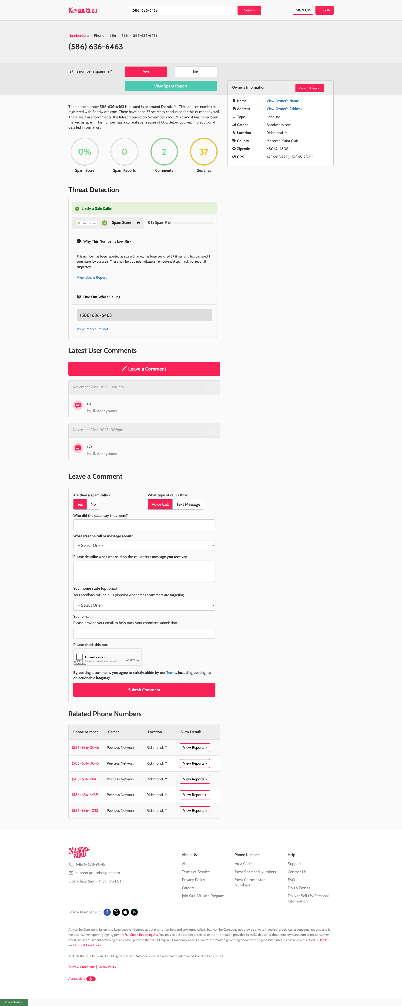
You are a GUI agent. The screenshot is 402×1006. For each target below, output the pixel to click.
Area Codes (244, 863)
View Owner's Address (284, 109)
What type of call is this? (168, 495)
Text (188, 504)
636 (124, 35)
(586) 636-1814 (84, 779)
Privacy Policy (193, 879)
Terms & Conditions (87, 945)
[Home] (82, 10)
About (187, 863)
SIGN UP (303, 10)
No (195, 71)
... (211, 388)
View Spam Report (170, 86)
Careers (188, 888)
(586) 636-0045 (85, 763)
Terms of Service (196, 871)
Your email (81, 616)
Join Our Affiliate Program (203, 895)
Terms (171, 672)
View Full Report (310, 88)
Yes (146, 71)
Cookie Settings (14, 1002)
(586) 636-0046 (85, 747)
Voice (160, 504)
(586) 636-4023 (85, 810)
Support (294, 863)
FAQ (291, 879)
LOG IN (324, 10)
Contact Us (297, 871)
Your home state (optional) (95, 588)
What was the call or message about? (103, 536)
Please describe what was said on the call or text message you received (130, 557)
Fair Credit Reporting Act (141, 934)
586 (113, 35)
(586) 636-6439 (85, 794)
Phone (99, 35)
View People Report (92, 329)
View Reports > (195, 747)
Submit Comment (144, 689)
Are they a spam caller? (91, 495)
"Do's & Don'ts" (318, 940)
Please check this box (90, 644)
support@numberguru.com (98, 872)
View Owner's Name (283, 101)
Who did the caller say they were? (100, 515)
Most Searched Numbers (255, 871)
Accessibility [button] (76, 978)
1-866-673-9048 (90, 864)
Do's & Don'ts (299, 888)
